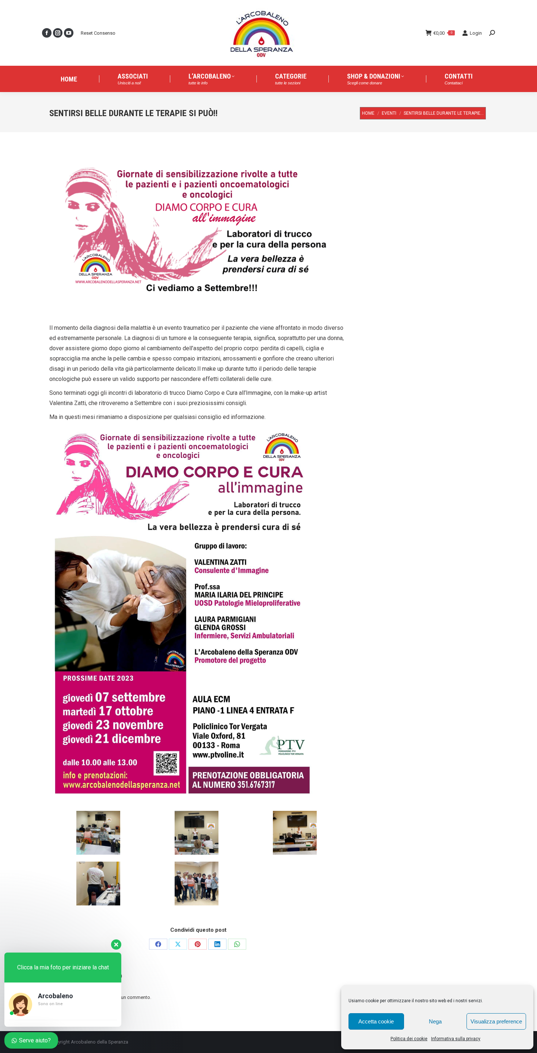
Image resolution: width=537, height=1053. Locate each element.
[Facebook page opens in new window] (47, 33)
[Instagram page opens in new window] (57, 33)
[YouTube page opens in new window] (68, 33)
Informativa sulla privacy (455, 1038)
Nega (435, 1021)
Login (476, 33)
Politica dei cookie (409, 1038)
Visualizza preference (496, 1021)
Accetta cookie (376, 1021)
